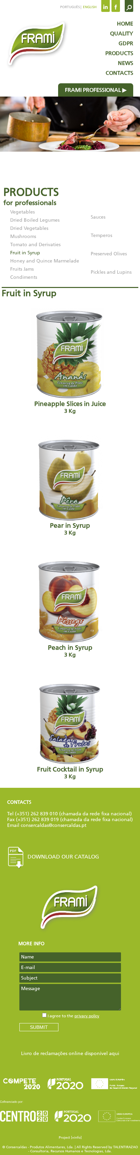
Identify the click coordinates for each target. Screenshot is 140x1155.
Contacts (119, 73)
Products (119, 53)
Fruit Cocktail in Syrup (70, 773)
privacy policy (86, 1016)
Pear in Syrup (70, 529)
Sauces (98, 217)
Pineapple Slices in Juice (70, 407)
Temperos (101, 235)
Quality (121, 33)
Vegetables (22, 212)
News (125, 63)
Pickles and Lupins (111, 272)
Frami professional (93, 90)
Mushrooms (23, 236)
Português (70, 7)
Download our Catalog (63, 856)
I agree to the (73, 1016)
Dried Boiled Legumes (34, 220)
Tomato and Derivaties (35, 245)
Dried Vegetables (29, 228)
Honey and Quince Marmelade (44, 261)
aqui (114, 1053)
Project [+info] (70, 1138)
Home (125, 23)
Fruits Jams (22, 269)
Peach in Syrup (70, 651)
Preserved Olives (109, 254)
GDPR (126, 43)
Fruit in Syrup (25, 253)
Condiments (23, 277)
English (89, 7)
